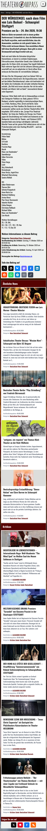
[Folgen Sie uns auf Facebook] (26, 825)
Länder (23, 585)
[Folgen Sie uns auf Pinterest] (20, 825)
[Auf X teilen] (4, 268)
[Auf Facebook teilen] (30, 268)
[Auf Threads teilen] (11, 268)
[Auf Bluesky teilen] (17, 268)
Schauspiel (27, 238)
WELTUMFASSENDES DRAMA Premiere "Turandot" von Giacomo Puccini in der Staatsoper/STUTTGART (19, 611)
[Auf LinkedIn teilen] (37, 268)
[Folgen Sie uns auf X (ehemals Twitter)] (13, 825)
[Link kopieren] (30, 274)
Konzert (12, 585)
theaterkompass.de (26, 256)
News (21, 238)
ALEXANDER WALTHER (19, 579)
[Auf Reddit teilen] (4, 274)
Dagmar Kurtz (17, 807)
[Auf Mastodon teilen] (24, 268)
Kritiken (17, 585)
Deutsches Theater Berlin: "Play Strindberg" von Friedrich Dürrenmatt (22, 392)
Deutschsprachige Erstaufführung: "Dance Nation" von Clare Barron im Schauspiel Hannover (21, 492)
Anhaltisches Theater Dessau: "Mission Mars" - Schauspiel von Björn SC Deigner (23, 342)
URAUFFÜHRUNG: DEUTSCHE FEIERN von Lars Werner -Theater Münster (23, 309)
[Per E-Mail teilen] (24, 274)
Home (2, 12)
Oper (29, 640)
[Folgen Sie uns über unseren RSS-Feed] (33, 825)
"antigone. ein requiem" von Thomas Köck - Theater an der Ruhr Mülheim (21, 441)
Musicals (30, 754)
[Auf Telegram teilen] (17, 274)
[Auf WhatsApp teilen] (11, 274)
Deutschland (14, 238)
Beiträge (8, 12)
